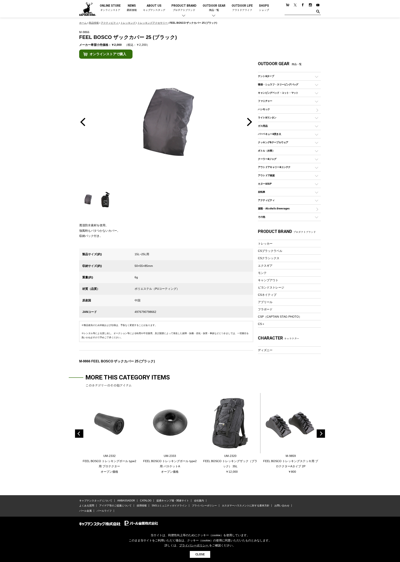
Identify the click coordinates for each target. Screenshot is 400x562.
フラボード (265, 309)
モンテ (262, 273)
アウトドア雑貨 (266, 175)
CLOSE (200, 554)
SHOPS (264, 8)
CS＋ (261, 324)
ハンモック (264, 109)
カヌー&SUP (264, 183)
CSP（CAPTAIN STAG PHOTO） (280, 316)
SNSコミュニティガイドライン (169, 505)
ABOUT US (154, 8)
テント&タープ (266, 76)
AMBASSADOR (126, 500)
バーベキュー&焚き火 (269, 134)
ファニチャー (265, 100)
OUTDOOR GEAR (214, 8)
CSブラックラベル (270, 250)
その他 (261, 216)
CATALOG (145, 500)
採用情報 (142, 505)
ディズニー (265, 350)
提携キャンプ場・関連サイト (172, 500)
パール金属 (85, 510)
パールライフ (104, 510)
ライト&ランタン (267, 117)
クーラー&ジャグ (267, 158)
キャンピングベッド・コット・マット (278, 92)
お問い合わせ (281, 505)
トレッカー (265, 243)
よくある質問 (86, 505)
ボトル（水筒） (266, 150)
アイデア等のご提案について (115, 505)
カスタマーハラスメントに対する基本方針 (245, 505)
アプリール (265, 302)
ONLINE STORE (110, 8)
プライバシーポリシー (204, 505)
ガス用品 (263, 125)
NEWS (132, 8)
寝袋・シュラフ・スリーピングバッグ (278, 84)
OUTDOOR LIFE (242, 8)
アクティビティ (266, 200)
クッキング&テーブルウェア (273, 142)
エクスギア (265, 265)
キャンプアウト (268, 280)
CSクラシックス (268, 258)
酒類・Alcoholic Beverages (273, 208)
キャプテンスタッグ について (95, 500)
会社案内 (199, 500)
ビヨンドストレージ (271, 287)
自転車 (261, 191)
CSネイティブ (267, 294)
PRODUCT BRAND (183, 8)
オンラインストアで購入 (108, 54)
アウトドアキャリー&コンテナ (274, 167)
